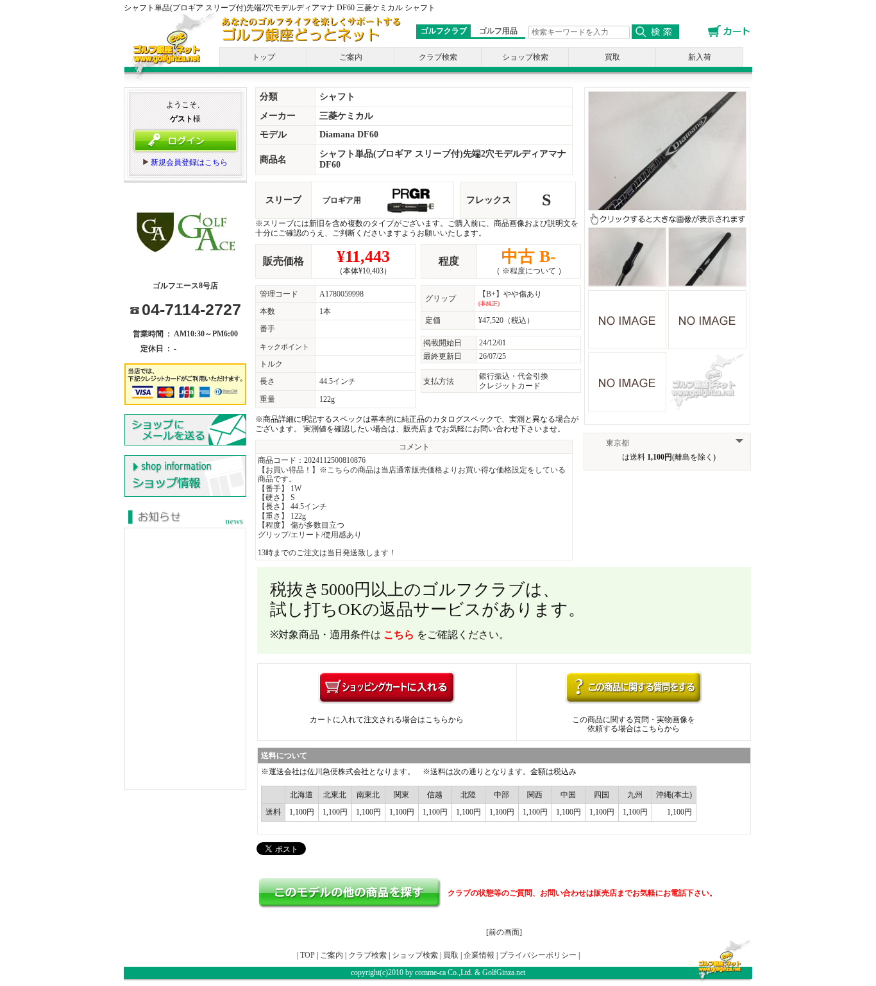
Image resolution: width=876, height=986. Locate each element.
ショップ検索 (525, 57)
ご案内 (350, 57)
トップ (263, 57)
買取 (612, 57)
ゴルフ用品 (498, 30)
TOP (307, 955)
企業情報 (479, 955)
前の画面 (504, 932)
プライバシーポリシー (538, 955)
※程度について (529, 270)
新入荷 (699, 57)
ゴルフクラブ (444, 30)
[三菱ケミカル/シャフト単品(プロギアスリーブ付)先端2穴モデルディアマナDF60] (667, 205)
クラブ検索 (438, 57)
